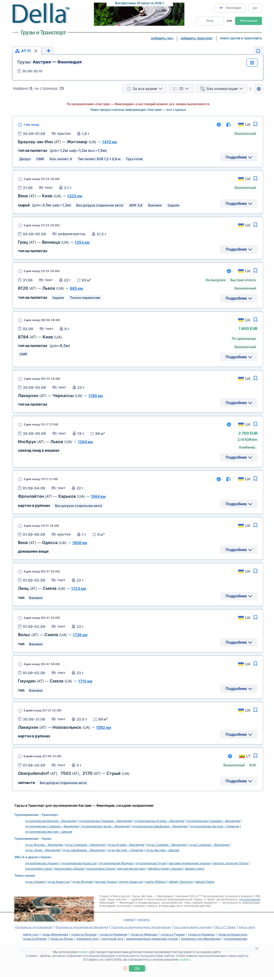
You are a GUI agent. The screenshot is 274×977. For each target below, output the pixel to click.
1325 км (74, 196)
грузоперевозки (235, 938)
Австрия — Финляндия (49, 62)
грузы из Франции (144, 934)
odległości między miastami (165, 868)
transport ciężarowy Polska (230, 863)
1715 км (85, 681)
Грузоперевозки (27, 814)
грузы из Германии (113, 934)
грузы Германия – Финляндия (85, 844)
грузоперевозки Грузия (150, 863)
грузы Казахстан (58, 881)
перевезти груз (87, 938)
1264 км (85, 441)
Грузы (46, 838)
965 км (76, 288)
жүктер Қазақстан (131, 881)
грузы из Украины (201, 934)
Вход (210, 20)
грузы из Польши (84, 934)
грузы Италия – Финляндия (126, 844)
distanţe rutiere (194, 868)
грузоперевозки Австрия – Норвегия (214, 826)
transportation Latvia (38, 868)
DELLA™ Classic (225, 927)
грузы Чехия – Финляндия (42, 850)
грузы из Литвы (61, 938)
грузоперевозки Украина (41, 863)
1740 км (95, 395)
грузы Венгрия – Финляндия (44, 844)
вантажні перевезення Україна (189, 863)
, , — (74, 773)
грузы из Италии (35, 938)
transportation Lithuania (69, 868)
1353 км (82, 242)
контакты (144, 919)
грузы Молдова (82, 881)
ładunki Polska (205, 881)
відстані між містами (131, 868)
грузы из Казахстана (232, 934)
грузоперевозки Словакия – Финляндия (213, 821)
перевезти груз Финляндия (200, 938)
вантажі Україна (106, 881)
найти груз (31, 934)
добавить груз (162, 38)
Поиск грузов (25, 875)
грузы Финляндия (55, 934)
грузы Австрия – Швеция (162, 850)
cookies (83, 952)
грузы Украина (35, 881)
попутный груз (112, 938)
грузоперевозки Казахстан (79, 863)
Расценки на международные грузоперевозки (141, 927)
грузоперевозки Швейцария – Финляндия (160, 826)
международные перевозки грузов (152, 938)
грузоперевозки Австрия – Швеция (48, 831)
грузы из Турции (173, 934)
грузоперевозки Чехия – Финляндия (105, 826)
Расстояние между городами (193, 927)
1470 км (109, 141)
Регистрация (248, 20)
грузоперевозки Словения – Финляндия (52, 826)
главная (129, 919)
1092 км (103, 727)
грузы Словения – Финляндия (209, 844)
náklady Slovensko (181, 881)
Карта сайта (247, 927)
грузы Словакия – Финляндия (167, 844)
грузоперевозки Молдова (116, 863)
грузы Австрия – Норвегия (125, 850)
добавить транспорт (197, 38)
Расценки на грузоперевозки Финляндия (82, 927)
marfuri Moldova (155, 881)
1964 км (98, 496)
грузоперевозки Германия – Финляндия (105, 821)
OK (137, 968)
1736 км (80, 634)
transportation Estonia (101, 868)
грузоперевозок (249, 899)
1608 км (79, 542)
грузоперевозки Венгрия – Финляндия (50, 821)
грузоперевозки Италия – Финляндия (159, 821)
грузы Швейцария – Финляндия (84, 850)
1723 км (78, 588)
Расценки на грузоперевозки (33, 927)
